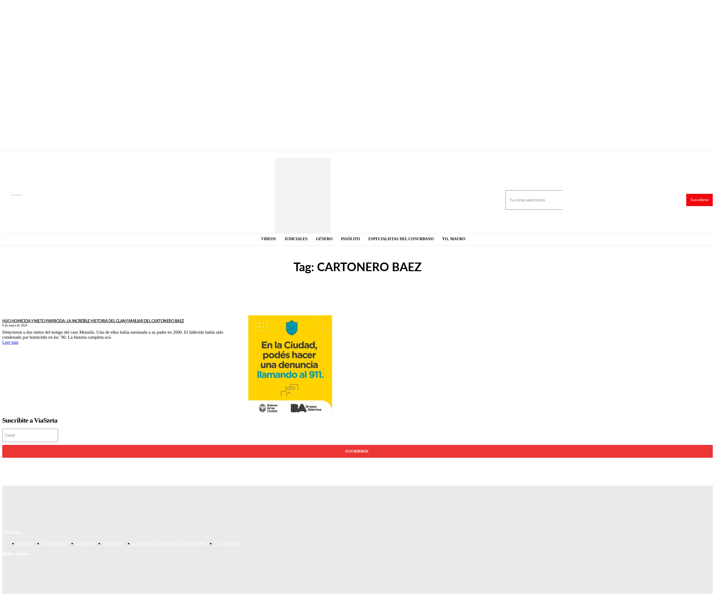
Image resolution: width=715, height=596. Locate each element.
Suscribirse (699, 200)
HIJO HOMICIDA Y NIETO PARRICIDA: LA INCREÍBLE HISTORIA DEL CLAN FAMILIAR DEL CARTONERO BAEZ (93, 321)
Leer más (10, 342)
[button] (21, 193)
